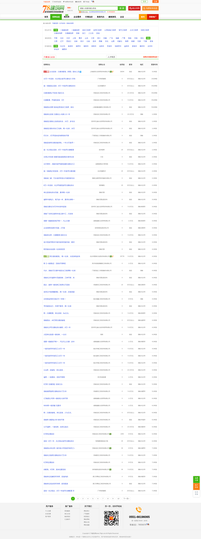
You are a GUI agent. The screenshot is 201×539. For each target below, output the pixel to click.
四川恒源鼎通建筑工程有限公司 (102, 263)
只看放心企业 (49, 57)
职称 (77, 33)
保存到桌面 (57, 2)
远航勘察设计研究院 (101, 164)
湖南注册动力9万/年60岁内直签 (55, 207)
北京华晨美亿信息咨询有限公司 (99, 256)
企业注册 (48, 514)
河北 (106, 41)
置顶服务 (67, 511)
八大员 (91, 33)
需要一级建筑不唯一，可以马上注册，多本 (59, 342)
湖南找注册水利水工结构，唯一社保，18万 (59, 128)
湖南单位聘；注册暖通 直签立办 (55, 235)
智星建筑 (102, 185)
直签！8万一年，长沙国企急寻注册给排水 (59, 441)
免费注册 (196, 479)
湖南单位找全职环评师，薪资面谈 (56, 484)
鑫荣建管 (92, 12)
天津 (68, 38)
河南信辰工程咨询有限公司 (101, 93)
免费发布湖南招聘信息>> (151, 57)
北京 (62, 38)
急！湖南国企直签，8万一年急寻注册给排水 (59, 86)
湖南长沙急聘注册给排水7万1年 (55, 455)
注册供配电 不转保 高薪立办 (54, 93)
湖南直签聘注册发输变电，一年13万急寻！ (59, 143)
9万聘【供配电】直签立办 (53, 384)
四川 (82, 41)
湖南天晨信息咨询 (101, 199)
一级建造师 (64, 30)
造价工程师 (86, 30)
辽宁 (62, 41)
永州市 (150, 46)
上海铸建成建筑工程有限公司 (102, 107)
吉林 (75, 41)
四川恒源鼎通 (102, 377)
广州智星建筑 (102, 79)
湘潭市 (78, 46)
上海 (74, 38)
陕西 (126, 41)
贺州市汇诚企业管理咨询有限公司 (101, 206)
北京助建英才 (102, 86)
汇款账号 (67, 519)
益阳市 (126, 46)
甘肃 (139, 41)
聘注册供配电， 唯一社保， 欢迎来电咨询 (65, 256)
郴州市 (142, 46)
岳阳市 (101, 46)
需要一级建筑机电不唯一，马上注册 (57, 221)
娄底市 (134, 46)
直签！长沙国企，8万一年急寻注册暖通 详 (59, 491)
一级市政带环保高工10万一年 (54, 349)
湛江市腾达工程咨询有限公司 (102, 476)
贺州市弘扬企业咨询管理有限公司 (101, 327)
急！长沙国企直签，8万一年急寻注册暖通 (59, 150)
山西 (112, 41)
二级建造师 (75, 30)
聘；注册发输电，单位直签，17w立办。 (58, 413)
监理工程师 (97, 30)
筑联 (101, 334)
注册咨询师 (58, 33)
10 (118, 499)
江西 (55, 41)
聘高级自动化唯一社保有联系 (54, 249)
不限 (55, 30)
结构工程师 (145, 30)
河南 (135, 38)
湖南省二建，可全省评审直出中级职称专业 (59, 178)
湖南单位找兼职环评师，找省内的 (56, 477)
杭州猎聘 (102, 150)
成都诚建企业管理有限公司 (101, 221)
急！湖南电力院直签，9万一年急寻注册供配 (59, 171)
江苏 (92, 38)
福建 (117, 38)
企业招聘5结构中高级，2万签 (54, 228)
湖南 (148, 38)
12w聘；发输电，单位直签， (54, 370)
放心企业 (67, 514)
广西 (123, 38)
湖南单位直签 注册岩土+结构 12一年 (57, 114)
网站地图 (86, 525)
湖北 (142, 38)
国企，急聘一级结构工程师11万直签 (57, 285)
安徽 (105, 38)
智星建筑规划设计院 (101, 441)
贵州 (94, 41)
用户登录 (48, 516)
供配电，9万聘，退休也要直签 (55, 469)
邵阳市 (93, 46)
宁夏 (145, 41)
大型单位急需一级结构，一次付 (55, 334)
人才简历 (111, 57)
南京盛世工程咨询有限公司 (101, 356)
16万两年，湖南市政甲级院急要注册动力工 (59, 164)
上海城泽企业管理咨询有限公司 (99, 71)
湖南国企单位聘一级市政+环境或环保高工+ (59, 448)
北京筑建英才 (102, 171)
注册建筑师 (69, 33)
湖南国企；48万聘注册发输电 (54, 320)
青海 (151, 41)
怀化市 (56, 49)
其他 (98, 33)
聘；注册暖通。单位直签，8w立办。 (57, 313)
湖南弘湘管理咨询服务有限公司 (102, 178)
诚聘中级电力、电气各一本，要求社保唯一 (59, 199)
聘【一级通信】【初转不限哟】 (55, 263)
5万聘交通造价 (49, 434)
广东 (111, 38)
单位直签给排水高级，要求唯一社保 (57, 192)
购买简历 (67, 516)
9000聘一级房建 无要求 (52, 405)
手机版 (87, 2)
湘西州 (64, 49)
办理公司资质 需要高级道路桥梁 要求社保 (59, 157)
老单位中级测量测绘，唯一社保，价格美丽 (59, 292)
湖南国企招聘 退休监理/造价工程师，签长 (59, 107)
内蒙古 (119, 41)
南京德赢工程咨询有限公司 (101, 299)
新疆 (133, 41)
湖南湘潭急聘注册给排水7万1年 (55, 391)
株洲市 (70, 46)
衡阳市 (86, 46)
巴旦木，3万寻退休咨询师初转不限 (56, 135)
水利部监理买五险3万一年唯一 (55, 299)
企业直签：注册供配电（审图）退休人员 (64, 72)
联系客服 (196, 493)
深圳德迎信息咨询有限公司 (100, 469)
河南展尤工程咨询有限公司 (101, 285)
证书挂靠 (62, 23)
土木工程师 (134, 30)
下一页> (126, 499)
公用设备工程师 (110, 30)
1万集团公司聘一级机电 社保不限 (56, 398)
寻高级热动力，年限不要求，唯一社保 (57, 306)
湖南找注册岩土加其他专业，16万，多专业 (59, 121)
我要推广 (153, 17)
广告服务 (86, 514)
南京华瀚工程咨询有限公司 (101, 349)
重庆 (80, 38)
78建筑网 (46, 2)
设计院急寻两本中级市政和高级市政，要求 (59, 242)
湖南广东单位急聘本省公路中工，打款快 (58, 214)
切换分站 (70, 10)
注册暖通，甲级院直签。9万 (54, 100)
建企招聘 (136, 8)
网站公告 (86, 522)
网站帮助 (86, 519)
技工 (84, 33)
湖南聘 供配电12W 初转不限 (54, 420)
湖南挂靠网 (70, 23)
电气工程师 (123, 30)
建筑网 (79, 2)
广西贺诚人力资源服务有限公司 (102, 135)
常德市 (109, 46)
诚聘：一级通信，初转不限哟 (54, 377)
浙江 (98, 38)
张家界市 (118, 46)
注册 (155, 1)
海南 (129, 38)
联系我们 (86, 516)
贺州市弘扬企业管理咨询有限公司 (101, 121)
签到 (143, 17)
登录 (144, 1)
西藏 (100, 41)
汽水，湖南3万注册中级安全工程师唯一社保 (59, 270)
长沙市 (62, 46)
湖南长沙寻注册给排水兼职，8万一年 (57, 327)
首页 (46, 17)
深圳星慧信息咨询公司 (102, 228)
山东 (86, 38)
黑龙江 (68, 41)
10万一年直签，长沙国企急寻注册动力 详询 (59, 79)
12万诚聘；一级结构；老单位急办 (56, 427)
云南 (88, 41)
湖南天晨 (102, 192)
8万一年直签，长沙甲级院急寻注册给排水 (59, 185)
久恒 (101, 157)
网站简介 (86, 511)
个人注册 (48, 511)
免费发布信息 (69, 2)
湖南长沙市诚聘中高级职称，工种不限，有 (59, 278)
